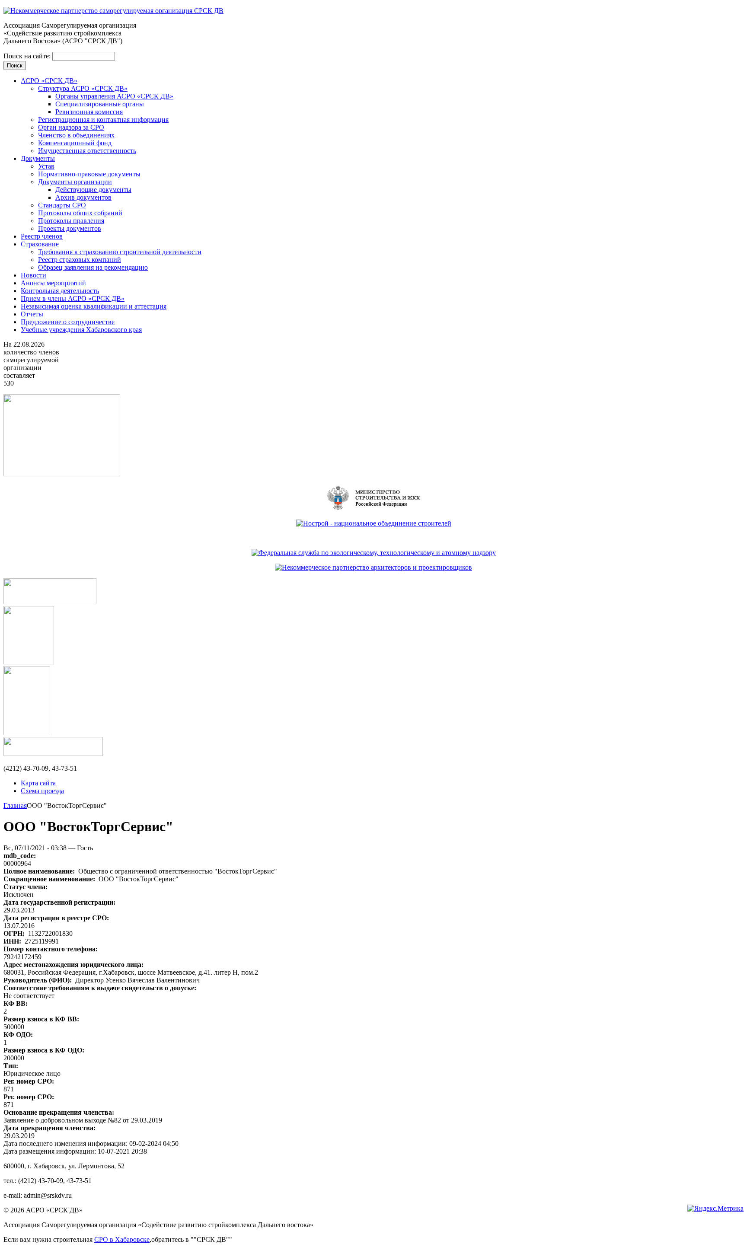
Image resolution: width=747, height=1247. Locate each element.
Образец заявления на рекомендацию (93, 267)
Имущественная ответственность (87, 150)
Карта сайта (38, 783)
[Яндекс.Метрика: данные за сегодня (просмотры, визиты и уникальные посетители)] (715, 1208)
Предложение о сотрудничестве (68, 321)
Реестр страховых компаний (79, 259)
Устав (46, 166)
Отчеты (32, 314)
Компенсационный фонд (75, 143)
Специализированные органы (99, 104)
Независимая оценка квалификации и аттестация (93, 306)
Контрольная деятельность (60, 290)
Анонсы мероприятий (53, 283)
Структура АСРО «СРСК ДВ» (83, 88)
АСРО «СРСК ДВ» (49, 80)
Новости (33, 275)
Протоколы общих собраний (80, 213)
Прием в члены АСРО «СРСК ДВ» (72, 298)
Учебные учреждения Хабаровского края (81, 329)
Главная (15, 805)
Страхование (40, 244)
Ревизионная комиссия (89, 111)
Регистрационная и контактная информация (103, 119)
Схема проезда (42, 790)
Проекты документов (69, 228)
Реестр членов (42, 236)
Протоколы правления (71, 220)
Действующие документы (93, 189)
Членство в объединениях (76, 135)
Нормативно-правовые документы (89, 174)
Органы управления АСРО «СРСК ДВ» (114, 96)
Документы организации (75, 181)
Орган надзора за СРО (71, 127)
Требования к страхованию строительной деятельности (119, 251)
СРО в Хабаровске (122, 1239)
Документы (38, 158)
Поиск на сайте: (27, 56)
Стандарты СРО (62, 205)
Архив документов (83, 197)
